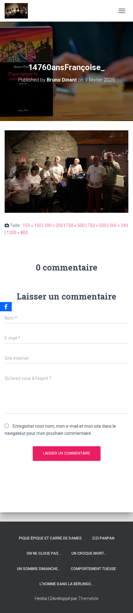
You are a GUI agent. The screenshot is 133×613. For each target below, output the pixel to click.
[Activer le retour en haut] (121, 600)
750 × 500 (75, 225)
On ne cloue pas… (44, 553)
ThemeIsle (88, 598)
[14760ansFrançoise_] (66, 171)
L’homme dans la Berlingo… (66, 584)
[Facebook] (6, 306)
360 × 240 (118, 225)
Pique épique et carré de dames (50, 538)
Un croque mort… (88, 553)
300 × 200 (53, 225)
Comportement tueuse (93, 569)
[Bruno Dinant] (18, 11)
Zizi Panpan (103, 538)
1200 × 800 (17, 232)
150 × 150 (32, 225)
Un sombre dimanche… (39, 569)
